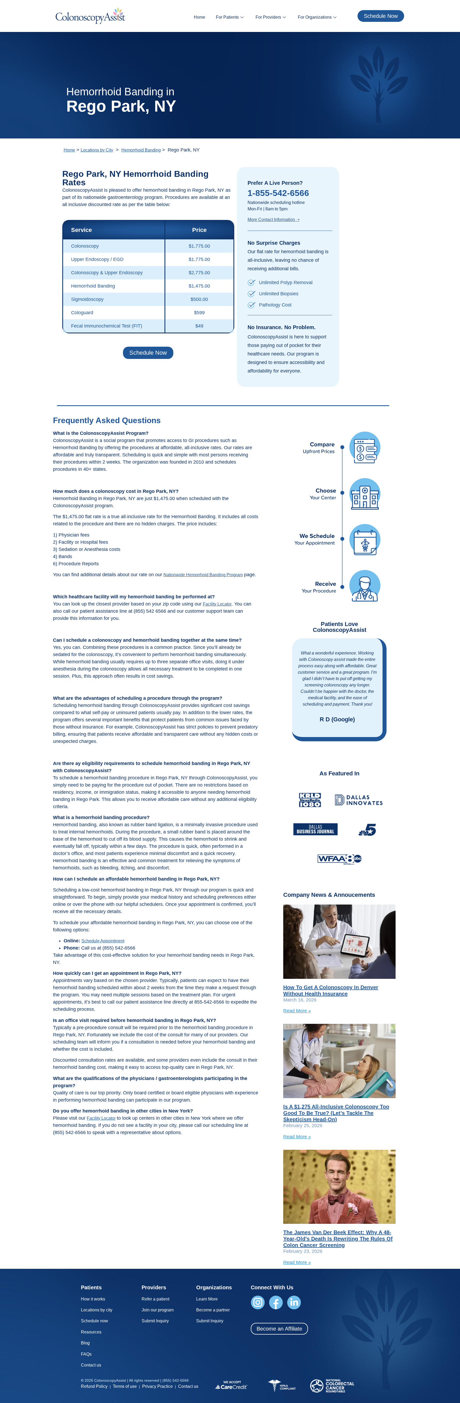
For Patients (227, 17)
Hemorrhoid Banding (141, 150)
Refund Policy (94, 1386)
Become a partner (213, 1310)
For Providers (268, 17)
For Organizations (315, 17)
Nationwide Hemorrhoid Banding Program (203, 574)
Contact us (91, 1365)
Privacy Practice (157, 1386)
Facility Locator (217, 604)
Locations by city (96, 1310)
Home (199, 17)
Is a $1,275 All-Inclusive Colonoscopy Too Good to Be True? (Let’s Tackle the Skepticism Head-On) (336, 1113)
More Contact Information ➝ (273, 219)
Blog (85, 1343)
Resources (91, 1332)
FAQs (86, 1354)
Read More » (297, 1010)
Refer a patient (155, 1299)
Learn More (207, 1299)
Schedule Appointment (102, 941)
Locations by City (97, 150)
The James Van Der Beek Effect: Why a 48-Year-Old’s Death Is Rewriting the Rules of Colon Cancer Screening (338, 1238)
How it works (93, 1299)
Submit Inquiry (155, 1321)
